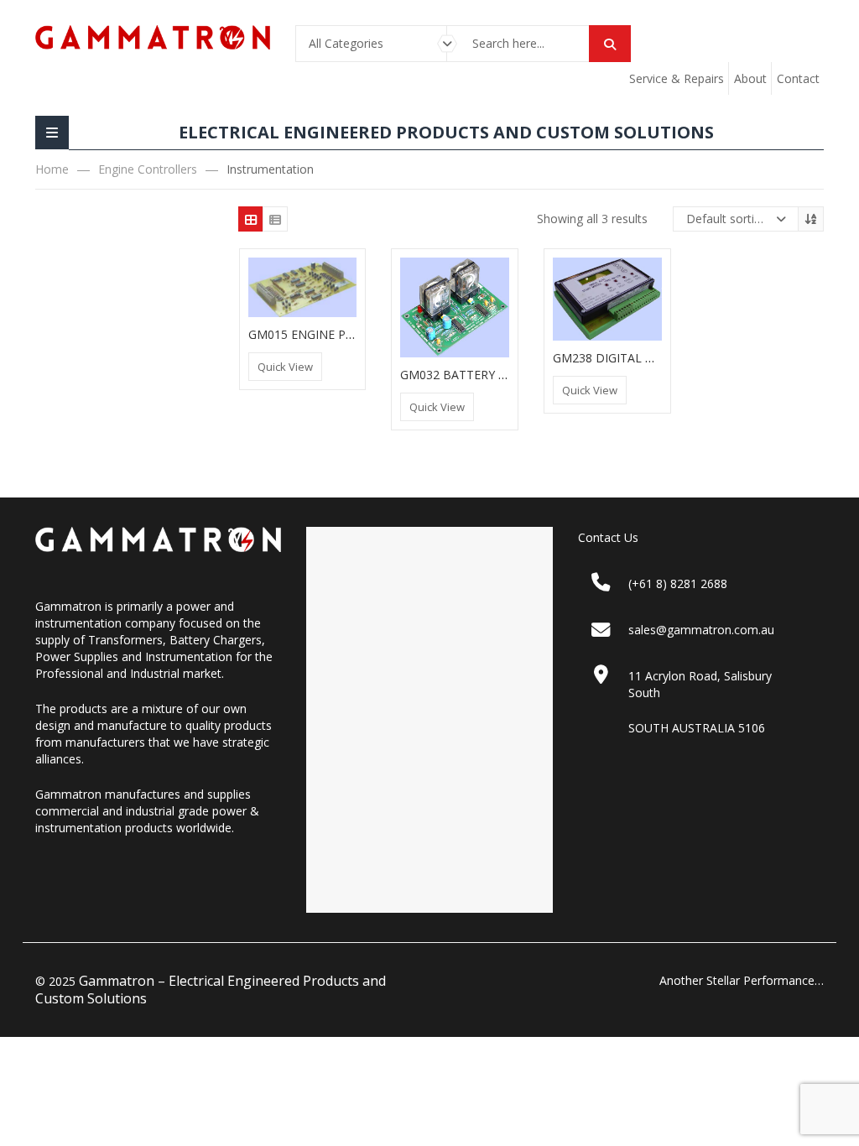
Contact (798, 78)
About (750, 78)
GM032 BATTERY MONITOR (477, 375)
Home (52, 169)
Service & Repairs (676, 78)
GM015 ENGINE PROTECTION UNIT (346, 334)
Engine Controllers (147, 169)
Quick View (285, 366)
